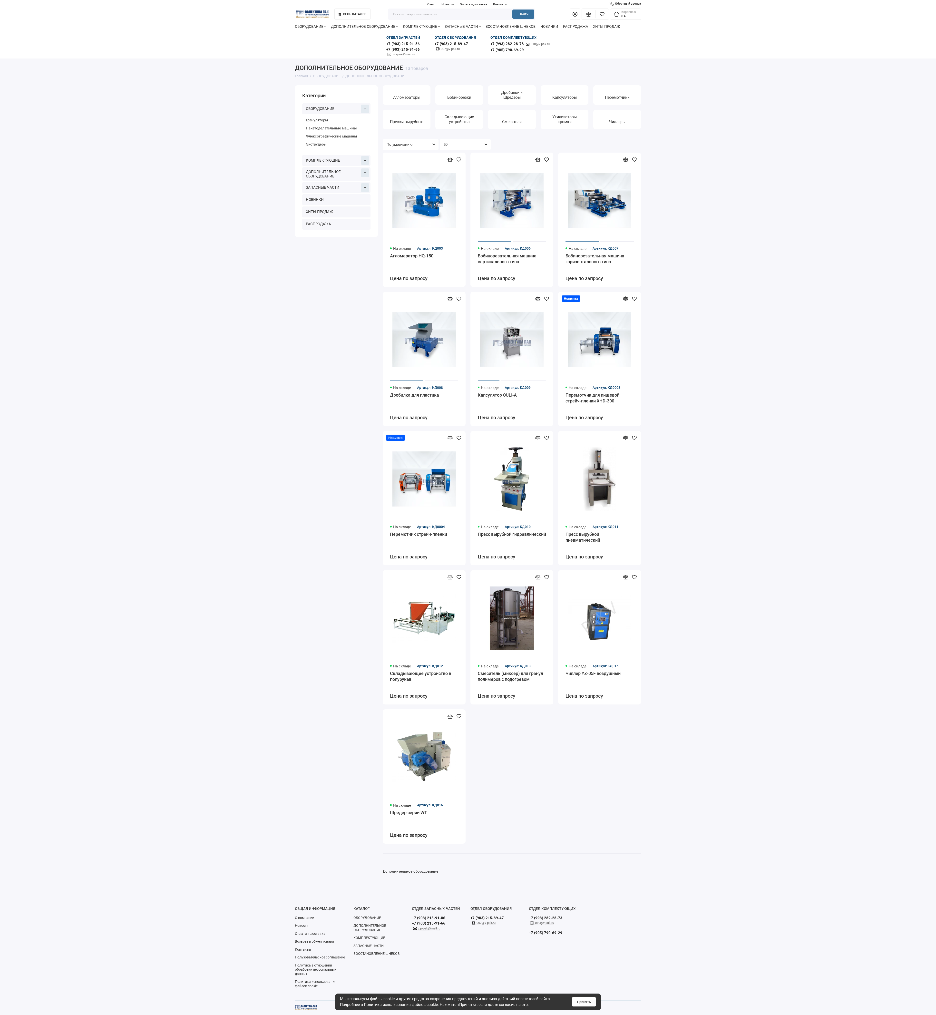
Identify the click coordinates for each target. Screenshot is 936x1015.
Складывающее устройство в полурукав (420, 676)
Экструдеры (316, 144)
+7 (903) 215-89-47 (451, 44)
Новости (447, 4)
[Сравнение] (588, 14)
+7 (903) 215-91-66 (403, 49)
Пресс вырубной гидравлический (512, 534)
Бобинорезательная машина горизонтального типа (595, 258)
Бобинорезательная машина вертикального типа (507, 258)
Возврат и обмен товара (314, 941)
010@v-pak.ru (540, 44)
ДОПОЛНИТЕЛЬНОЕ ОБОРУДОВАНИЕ (363, 26)
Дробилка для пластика (414, 395)
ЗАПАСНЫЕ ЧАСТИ (461, 26)
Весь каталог (354, 14)
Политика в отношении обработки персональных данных (315, 969)
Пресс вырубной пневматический (583, 537)
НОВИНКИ (549, 26)
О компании (304, 918)
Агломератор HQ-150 (411, 255)
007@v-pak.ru (450, 49)
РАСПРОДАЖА (575, 26)
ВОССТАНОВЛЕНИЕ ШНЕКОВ (511, 26)
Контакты (500, 4)
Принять (584, 1002)
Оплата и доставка (473, 4)
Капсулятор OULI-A (497, 395)
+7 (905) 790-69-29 (507, 50)
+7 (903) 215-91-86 (403, 44)
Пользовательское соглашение (320, 957)
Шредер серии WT (408, 812)
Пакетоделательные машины (331, 128)
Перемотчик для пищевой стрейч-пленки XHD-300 (592, 397)
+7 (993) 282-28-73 (507, 44)
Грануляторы (317, 120)
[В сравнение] (450, 159)
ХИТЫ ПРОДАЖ (606, 26)
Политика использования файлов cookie (401, 1004)
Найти (523, 14)
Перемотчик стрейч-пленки (418, 534)
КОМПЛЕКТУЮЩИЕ (420, 26)
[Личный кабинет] (575, 14)
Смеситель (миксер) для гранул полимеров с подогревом (510, 676)
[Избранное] (602, 14)
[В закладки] (459, 159)
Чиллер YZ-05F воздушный (593, 673)
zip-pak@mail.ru (403, 54)
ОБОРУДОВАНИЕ (309, 26)
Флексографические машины (331, 136)
